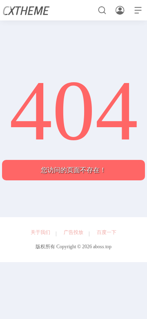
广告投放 (73, 232)
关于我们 (40, 232)
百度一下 (106, 232)
